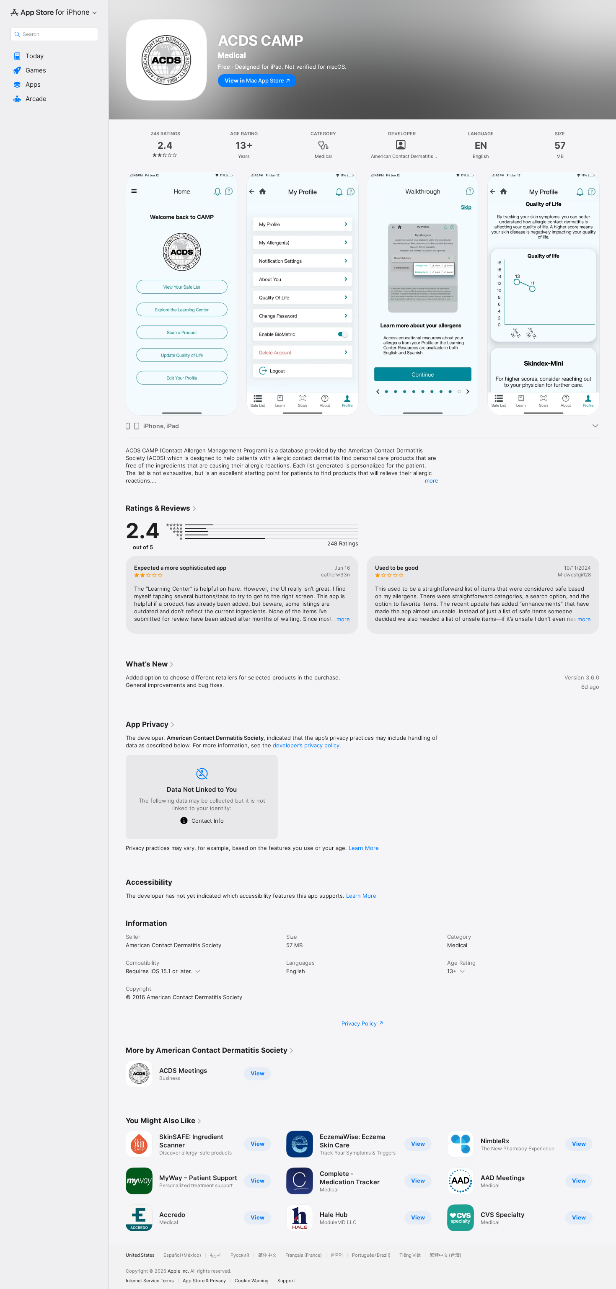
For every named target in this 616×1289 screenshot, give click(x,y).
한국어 (337, 1255)
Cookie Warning (252, 1281)
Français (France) (303, 1255)
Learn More (364, 848)
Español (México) (182, 1255)
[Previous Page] (117, 293)
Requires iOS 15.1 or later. (159, 971)
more (431, 480)
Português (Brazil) (371, 1255)
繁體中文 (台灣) (445, 1255)
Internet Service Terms (150, 1281)
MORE (343, 619)
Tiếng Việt (410, 1255)
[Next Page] (607, 293)
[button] (54, 56)
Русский (239, 1255)
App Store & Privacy (204, 1281)
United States (140, 1255)
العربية (216, 1255)
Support (286, 1281)
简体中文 (267, 1255)
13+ (452, 971)
